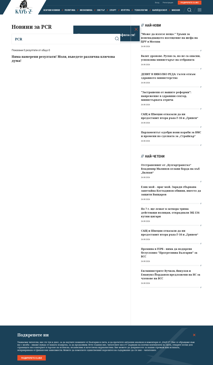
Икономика (86, 10)
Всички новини (51, 10)
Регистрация (168, 3)
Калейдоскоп (159, 10)
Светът (101, 10)
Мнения (176, 10)
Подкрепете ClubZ (190, 3)
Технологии (141, 10)
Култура (125, 10)
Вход (157, 3)
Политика (70, 10)
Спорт (113, 10)
